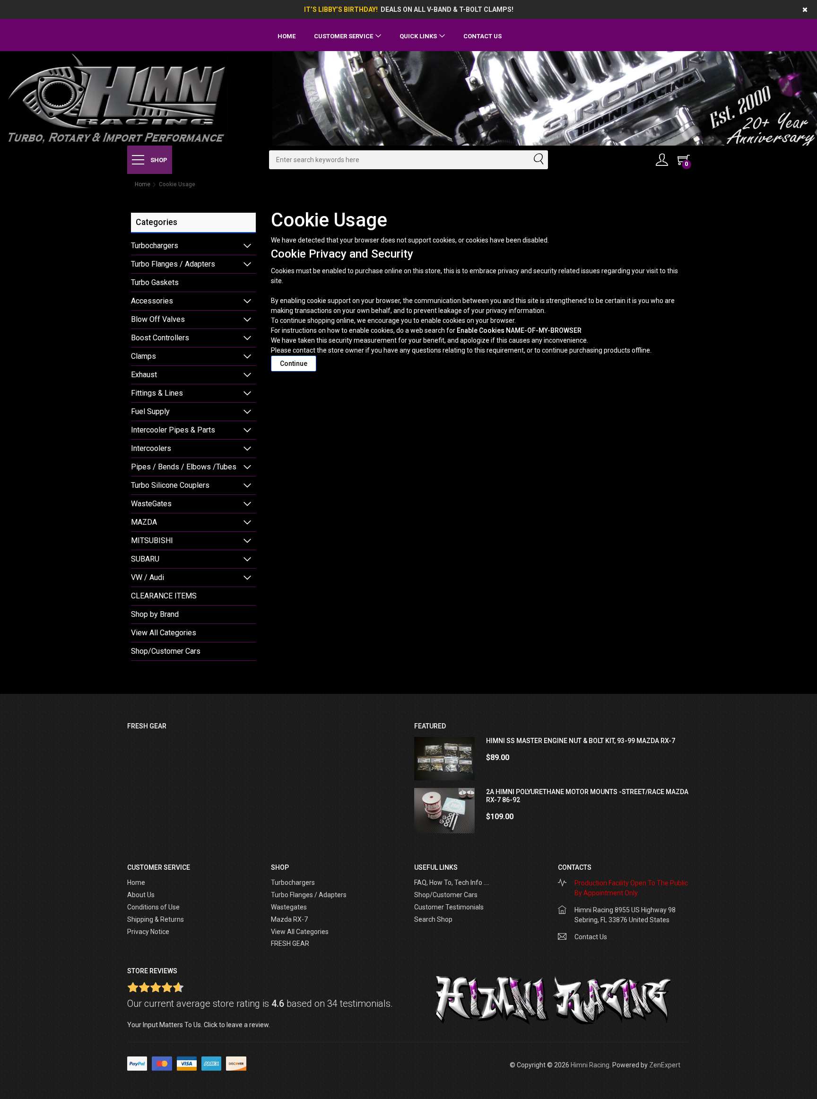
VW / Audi (147, 577)
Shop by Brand (155, 614)
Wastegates (289, 907)
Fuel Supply (150, 411)
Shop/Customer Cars (165, 651)
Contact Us (482, 36)
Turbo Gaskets (155, 282)
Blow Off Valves (158, 319)
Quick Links (418, 36)
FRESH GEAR (290, 943)
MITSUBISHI (152, 540)
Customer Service (343, 36)
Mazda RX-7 (289, 919)
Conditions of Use (153, 907)
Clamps (143, 356)
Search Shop (433, 919)
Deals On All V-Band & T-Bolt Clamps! (447, 9)
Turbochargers (154, 245)
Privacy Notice (148, 931)
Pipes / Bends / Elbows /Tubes (183, 466)
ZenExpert (664, 1065)
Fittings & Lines (157, 393)
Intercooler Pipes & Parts (173, 429)
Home (287, 36)
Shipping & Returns (155, 919)
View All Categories (163, 632)
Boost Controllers (160, 337)
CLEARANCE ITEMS (164, 595)
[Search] (538, 159)
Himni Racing (590, 1065)
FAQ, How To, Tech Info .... (451, 882)
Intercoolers (151, 448)
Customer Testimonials (449, 907)
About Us (141, 895)
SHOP (158, 160)
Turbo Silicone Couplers (170, 485)
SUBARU (145, 558)
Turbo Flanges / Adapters (173, 264)
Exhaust (144, 374)
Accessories (152, 300)
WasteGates (151, 503)
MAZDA (144, 522)
